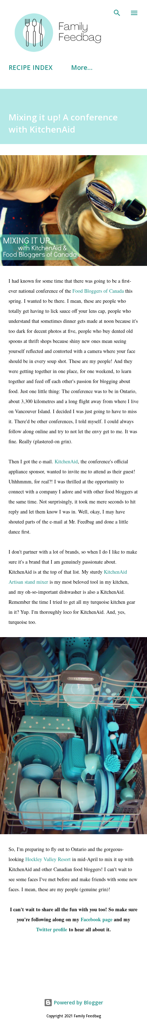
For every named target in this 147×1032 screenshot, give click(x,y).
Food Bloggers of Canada (98, 290)
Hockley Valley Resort (48, 859)
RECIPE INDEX (30, 67)
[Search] (117, 13)
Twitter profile (51, 929)
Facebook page (96, 919)
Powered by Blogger (77, 1002)
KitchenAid (66, 461)
